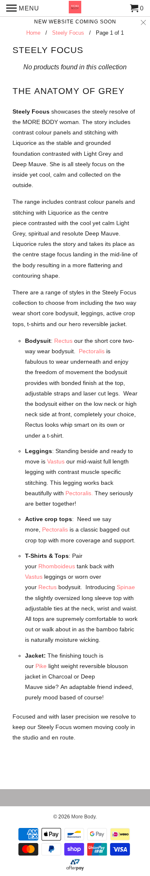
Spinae (126, 587)
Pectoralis (92, 351)
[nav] (22, 8)
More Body (83, 817)
